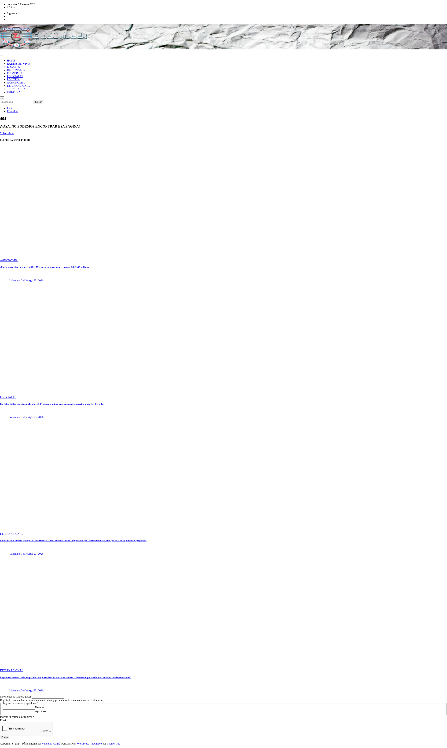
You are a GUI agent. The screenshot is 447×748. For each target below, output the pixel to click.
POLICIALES (15, 76)
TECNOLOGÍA (16, 88)
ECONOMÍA (14, 73)
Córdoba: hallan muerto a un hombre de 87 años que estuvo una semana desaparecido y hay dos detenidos (52, 404)
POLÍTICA (13, 79)
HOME (11, 60)
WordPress (83, 743)
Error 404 (12, 111)
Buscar (38, 102)
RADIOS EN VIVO (18, 63)
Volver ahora (7, 133)
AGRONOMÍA (16, 82)
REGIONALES (16, 69)
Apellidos (40, 711)
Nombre (39, 707)
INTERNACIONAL (18, 85)
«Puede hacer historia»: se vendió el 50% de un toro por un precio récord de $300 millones (44, 267)
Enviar (4, 737)
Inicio (10, 108)
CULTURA (13, 91)
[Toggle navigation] (1, 55)
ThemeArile (113, 743)
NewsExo (96, 743)
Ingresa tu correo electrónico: (17, 716)
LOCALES (13, 66)
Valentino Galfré (18, 280)
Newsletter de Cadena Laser (16, 696)
